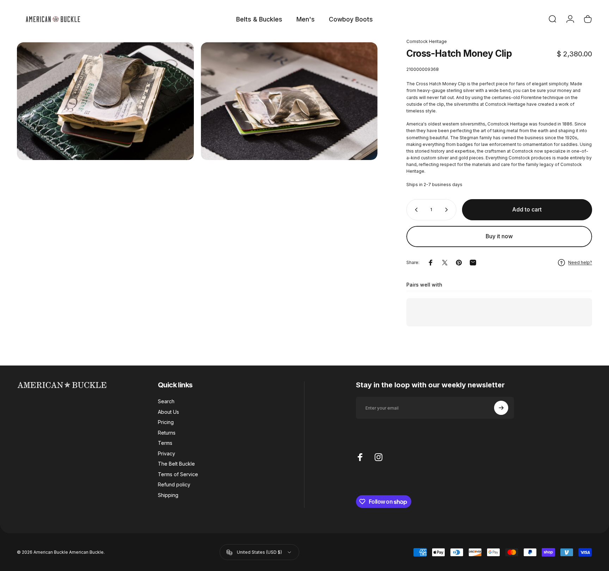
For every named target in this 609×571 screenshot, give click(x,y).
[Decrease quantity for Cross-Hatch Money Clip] (415, 209)
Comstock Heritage (426, 41)
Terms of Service (178, 474)
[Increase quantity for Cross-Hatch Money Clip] (448, 209)
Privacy (166, 453)
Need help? (580, 262)
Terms (165, 443)
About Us (168, 412)
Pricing (166, 422)
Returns (167, 433)
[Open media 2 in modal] (289, 101)
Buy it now (499, 236)
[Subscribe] (501, 408)
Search (166, 401)
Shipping (168, 495)
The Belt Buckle (176, 464)
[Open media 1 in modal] (105, 101)
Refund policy (174, 484)
